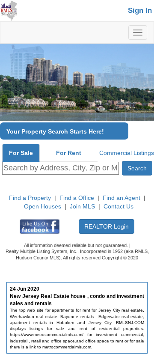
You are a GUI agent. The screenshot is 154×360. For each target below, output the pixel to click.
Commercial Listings (126, 152)
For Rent (68, 152)
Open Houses (42, 206)
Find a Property (30, 197)
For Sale (21, 152)
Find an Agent (121, 197)
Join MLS (82, 206)
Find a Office (76, 197)
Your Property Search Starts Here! (55, 131)
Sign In (140, 10)
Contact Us (118, 206)
